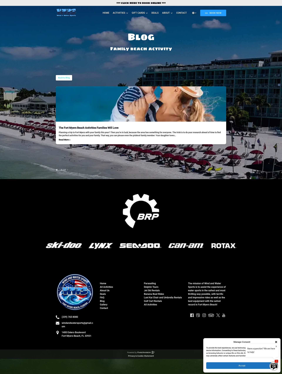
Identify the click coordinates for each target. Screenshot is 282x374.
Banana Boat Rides (154, 294)
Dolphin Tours (151, 287)
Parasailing (150, 283)
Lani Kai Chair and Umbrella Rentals (163, 297)
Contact (181, 12)
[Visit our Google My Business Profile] (198, 315)
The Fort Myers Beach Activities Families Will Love (89, 127)
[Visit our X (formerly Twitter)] (218, 315)
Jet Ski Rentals (152, 290)
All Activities (106, 287)
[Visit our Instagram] (204, 315)
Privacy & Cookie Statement (141, 356)
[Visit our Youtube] (223, 315)
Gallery (103, 304)
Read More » (64, 140)
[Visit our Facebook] (192, 315)
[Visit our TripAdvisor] (211, 315)
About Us (104, 290)
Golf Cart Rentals (153, 301)
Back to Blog (64, 78)
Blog (64, 170)
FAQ (102, 297)
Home (106, 12)
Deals (155, 12)
